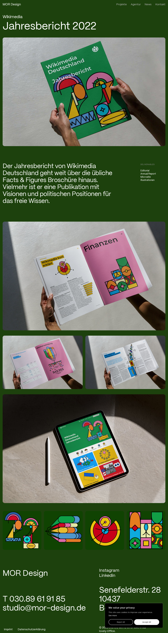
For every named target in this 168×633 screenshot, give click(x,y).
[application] (22, 530)
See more (113, 615)
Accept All (146, 622)
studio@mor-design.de (44, 608)
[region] (134, 615)
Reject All (121, 622)
